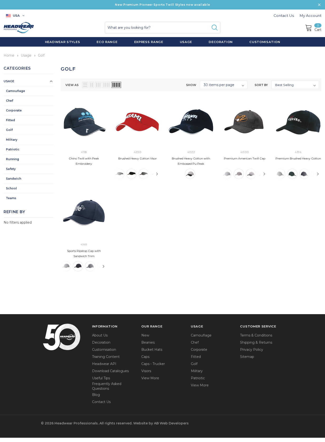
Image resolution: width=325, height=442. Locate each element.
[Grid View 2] (91, 85)
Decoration (101, 342)
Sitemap (247, 357)
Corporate (14, 110)
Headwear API (104, 364)
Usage (9, 81)
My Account (310, 15)
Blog (96, 395)
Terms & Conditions (256, 335)
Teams (11, 198)
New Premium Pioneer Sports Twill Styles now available (162, 4)
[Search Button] (214, 27)
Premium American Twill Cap (244, 158)
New (145, 335)
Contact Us (284, 15)
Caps (145, 357)
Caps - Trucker (153, 364)
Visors (146, 371)
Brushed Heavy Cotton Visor (137, 158)
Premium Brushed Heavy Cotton (298, 158)
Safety (11, 169)
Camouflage (15, 91)
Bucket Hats (151, 349)
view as (72, 85)
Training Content (106, 357)
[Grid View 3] (98, 85)
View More (150, 378)
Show (191, 85)
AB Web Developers (171, 423)
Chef (9, 100)
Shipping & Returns (256, 342)
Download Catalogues (110, 371)
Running (12, 159)
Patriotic (13, 149)
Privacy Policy (251, 349)
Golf (9, 130)
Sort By (261, 85)
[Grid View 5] (116, 85)
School (11, 188)
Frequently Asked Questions (106, 386)
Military (11, 139)
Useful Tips (101, 378)
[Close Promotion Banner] (319, 5)
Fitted (10, 120)
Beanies (148, 342)
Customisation (104, 349)
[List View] (85, 85)
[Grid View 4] (106, 85)
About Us (100, 335)
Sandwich (13, 178)
